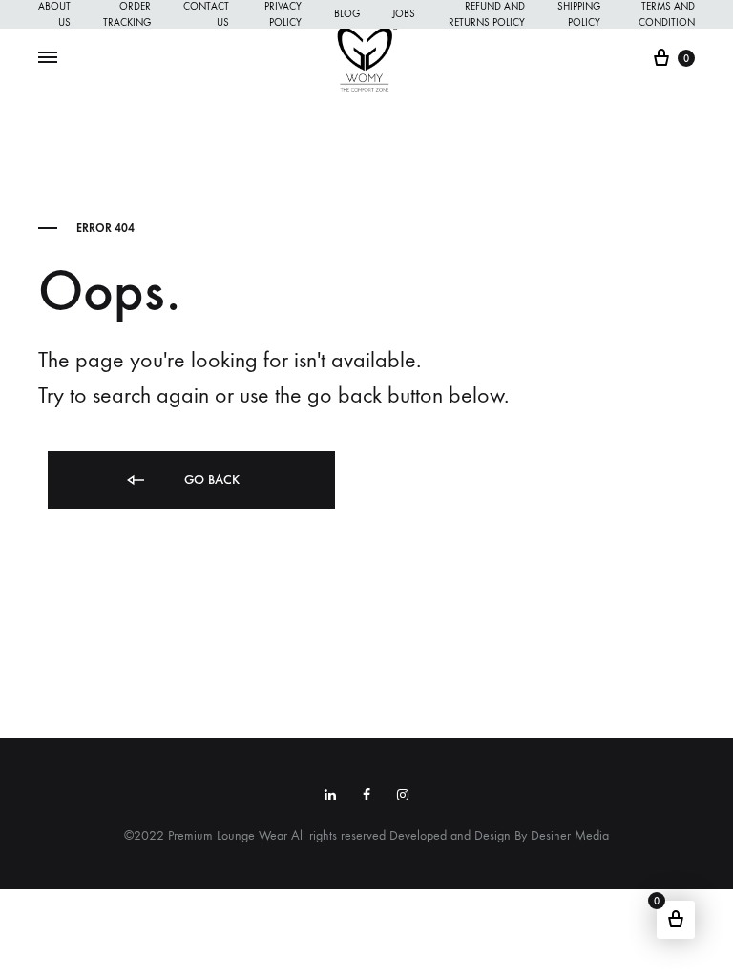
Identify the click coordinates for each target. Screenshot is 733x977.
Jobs (403, 14)
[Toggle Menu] (47, 58)
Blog (347, 14)
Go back (210, 479)
